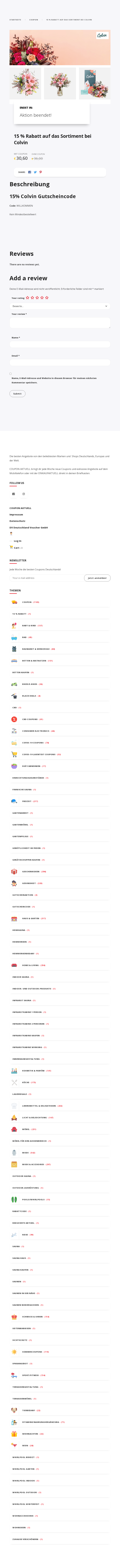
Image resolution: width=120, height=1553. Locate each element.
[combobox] (60, 306)
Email (16, 355)
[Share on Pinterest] (41, 172)
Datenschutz (17, 521)
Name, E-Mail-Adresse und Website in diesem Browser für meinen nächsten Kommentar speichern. (54, 380)
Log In (17, 541)
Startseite (15, 20)
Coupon (33, 20)
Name (16, 337)
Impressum (16, 514)
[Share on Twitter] (35, 172)
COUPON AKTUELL (20, 508)
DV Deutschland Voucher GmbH (29, 527)
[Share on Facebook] (29, 172)
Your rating (18, 298)
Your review (19, 314)
